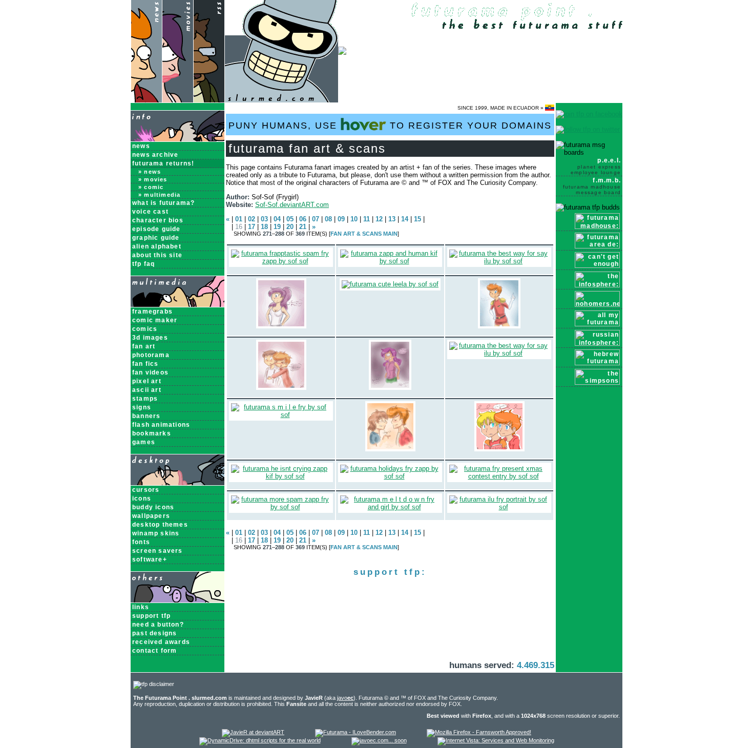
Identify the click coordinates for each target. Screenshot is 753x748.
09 (341, 219)
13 (391, 219)
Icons (141, 498)
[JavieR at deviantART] (253, 732)
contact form (154, 650)
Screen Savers (157, 550)
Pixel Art (146, 381)
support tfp (151, 615)
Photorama (151, 355)
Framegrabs (152, 311)
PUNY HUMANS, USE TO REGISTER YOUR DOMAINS (390, 125)
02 (251, 219)
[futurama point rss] (209, 100)
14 (404, 219)
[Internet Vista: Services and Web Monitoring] (496, 740)
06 (302, 219)
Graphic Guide (156, 237)
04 (277, 219)
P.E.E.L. (596, 166)
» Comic (150, 187)
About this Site (157, 255)
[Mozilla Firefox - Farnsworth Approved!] (479, 732)
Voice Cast (150, 211)
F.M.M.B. (592, 186)
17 (251, 227)
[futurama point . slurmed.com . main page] (281, 100)
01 (238, 219)
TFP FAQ (143, 263)
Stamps (145, 398)
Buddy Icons (153, 507)
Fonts (141, 542)
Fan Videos (150, 372)
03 (264, 219)
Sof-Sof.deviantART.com (292, 205)
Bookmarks (151, 433)
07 (315, 219)
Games (143, 442)
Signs (141, 407)
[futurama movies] (177, 100)
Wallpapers (151, 516)
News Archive (155, 154)
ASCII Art (146, 389)
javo (345, 698)
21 (302, 227)
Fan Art (143, 346)
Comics (144, 329)
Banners (146, 416)
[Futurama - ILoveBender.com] (355, 732)
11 (366, 219)
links (140, 607)
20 (290, 227)
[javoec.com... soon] (379, 740)
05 (290, 219)
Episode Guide (156, 229)
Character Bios (157, 220)
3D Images (150, 337)
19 (277, 227)
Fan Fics (145, 363)
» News (149, 172)
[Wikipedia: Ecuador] (549, 108)
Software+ (149, 559)
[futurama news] (146, 100)
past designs (154, 633)
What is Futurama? (163, 202)
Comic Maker (154, 320)
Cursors (145, 489)
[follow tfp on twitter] (588, 129)
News (141, 146)
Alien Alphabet (156, 246)
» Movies (153, 179)
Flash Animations (161, 424)
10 (354, 219)
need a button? (158, 624)
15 (417, 219)
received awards (161, 642)
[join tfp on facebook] (589, 114)
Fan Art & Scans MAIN (364, 234)
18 (264, 227)
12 (379, 219)
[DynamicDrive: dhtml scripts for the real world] (260, 740)
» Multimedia (159, 195)
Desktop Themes (160, 524)
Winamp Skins (155, 533)
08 (328, 219)
